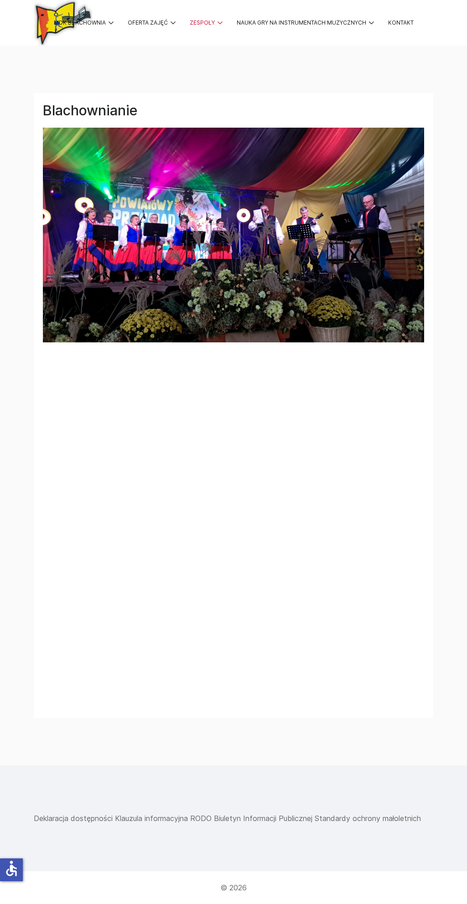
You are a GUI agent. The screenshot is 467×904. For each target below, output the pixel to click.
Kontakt (401, 22)
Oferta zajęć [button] (148, 22)
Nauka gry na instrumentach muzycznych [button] (301, 22)
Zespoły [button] (202, 22)
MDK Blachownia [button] (80, 22)
